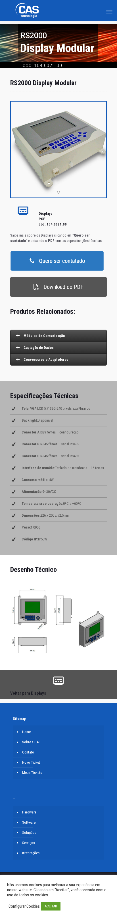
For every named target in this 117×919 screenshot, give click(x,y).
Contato (28, 752)
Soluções (29, 832)
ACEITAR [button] (51, 906)
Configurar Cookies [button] (24, 906)
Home (26, 732)
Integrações (30, 853)
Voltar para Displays (28, 693)
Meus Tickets (32, 772)
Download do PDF (62, 287)
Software (28, 822)
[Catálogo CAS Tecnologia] (27, 18)
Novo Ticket (31, 762)
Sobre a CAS (31, 742)
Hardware (29, 812)
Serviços (28, 843)
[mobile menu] (109, 7)
